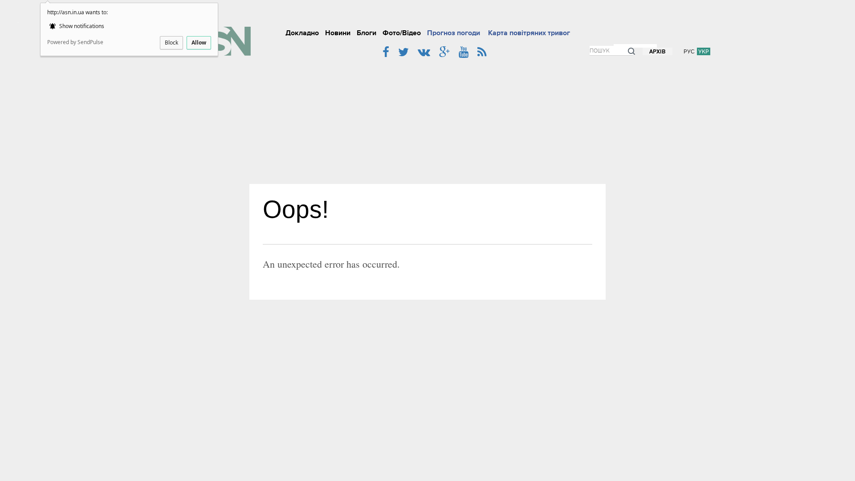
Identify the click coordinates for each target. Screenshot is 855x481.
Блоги (366, 33)
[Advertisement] (427, 117)
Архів (657, 51)
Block (171, 42)
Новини (337, 33)
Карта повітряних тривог (529, 33)
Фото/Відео (402, 33)
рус (689, 51)
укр (703, 51)
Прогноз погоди (453, 33)
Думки (583, 15)
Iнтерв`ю (526, 15)
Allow (198, 42)
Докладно (302, 33)
